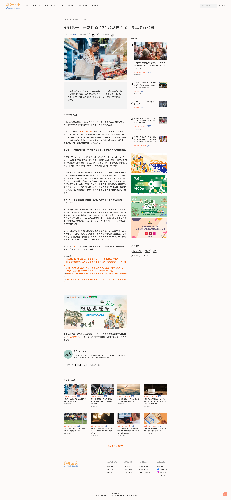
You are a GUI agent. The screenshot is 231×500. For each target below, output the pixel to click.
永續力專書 (128, 472)
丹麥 (154, 251)
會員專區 (222, 6)
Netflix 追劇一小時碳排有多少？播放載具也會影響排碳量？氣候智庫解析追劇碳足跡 (128, 430)
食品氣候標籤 (137, 251)
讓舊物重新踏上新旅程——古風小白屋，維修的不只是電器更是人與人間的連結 (145, 120)
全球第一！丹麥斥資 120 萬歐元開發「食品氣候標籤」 (75, 400)
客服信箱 (160, 466)
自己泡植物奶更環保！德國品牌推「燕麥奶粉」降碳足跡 (155, 429)
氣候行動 (120, 396)
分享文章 (82, 35)
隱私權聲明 (115, 493)
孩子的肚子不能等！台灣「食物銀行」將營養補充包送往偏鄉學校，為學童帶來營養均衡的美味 (145, 139)
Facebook (163, 469)
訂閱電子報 (161, 475)
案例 (142, 108)
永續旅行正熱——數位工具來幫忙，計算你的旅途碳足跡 (128, 400)
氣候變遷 (135, 256)
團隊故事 (110, 466)
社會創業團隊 (144, 466)
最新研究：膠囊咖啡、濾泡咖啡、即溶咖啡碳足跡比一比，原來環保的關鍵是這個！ (155, 401)
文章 (70, 19)
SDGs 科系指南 (144, 472)
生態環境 (76, 19)
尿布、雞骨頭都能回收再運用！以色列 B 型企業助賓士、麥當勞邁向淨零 (102, 401)
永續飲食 (84, 19)
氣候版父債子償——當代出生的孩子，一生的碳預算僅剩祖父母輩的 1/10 (101, 430)
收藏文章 (106, 35)
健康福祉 (137, 72)
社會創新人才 (144, 469)
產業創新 (144, 72)
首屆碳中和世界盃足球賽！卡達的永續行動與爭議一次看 (74, 429)
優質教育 (136, 91)
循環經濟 (144, 127)
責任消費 (136, 108)
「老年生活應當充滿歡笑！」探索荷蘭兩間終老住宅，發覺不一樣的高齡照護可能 (150, 65)
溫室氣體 (145, 256)
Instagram (163, 472)
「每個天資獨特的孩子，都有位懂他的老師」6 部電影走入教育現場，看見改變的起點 (145, 85)
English (110, 472)
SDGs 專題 (128, 469)
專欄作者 (110, 469)
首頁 (65, 19)
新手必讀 (127, 466)
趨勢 (74, 35)
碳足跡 (147, 251)
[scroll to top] (225, 494)
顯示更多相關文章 (115, 445)
